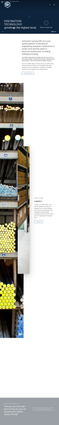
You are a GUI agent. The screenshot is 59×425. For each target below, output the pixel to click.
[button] (54, 4)
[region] (29, 375)
